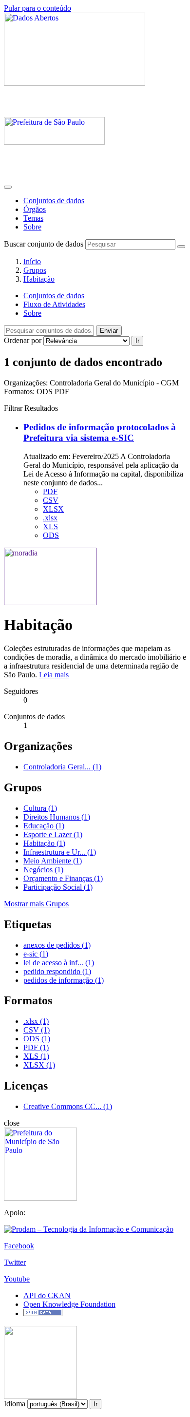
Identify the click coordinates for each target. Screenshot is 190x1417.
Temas (33, 218)
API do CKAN (47, 1295)
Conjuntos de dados (53, 200)
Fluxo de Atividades (54, 304)
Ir (137, 341)
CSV (50, 500)
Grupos (34, 270)
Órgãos (34, 209)
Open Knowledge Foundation (69, 1304)
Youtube (17, 1279)
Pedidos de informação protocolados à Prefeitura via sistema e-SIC (99, 432)
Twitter (15, 1262)
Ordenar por (22, 340)
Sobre (32, 227)
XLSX (53, 509)
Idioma (14, 1403)
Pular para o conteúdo (37, 8)
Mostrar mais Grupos (36, 904)
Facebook (19, 1246)
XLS (50, 526)
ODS (51, 535)
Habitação (39, 279)
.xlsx (50, 518)
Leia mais (54, 674)
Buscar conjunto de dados (43, 244)
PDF (50, 491)
